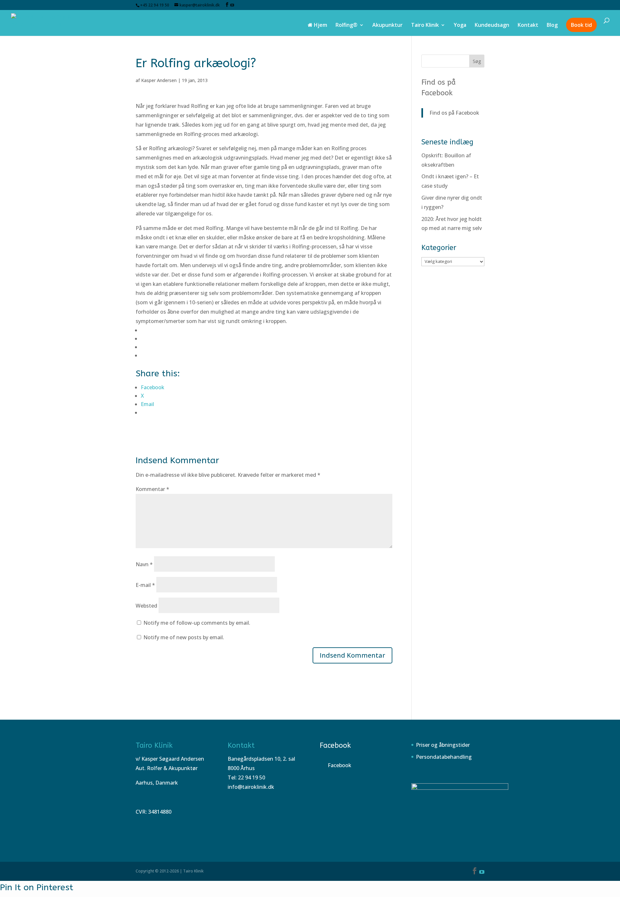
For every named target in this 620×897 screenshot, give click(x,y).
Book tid (581, 24)
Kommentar (152, 489)
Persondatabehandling (444, 756)
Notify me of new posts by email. (183, 637)
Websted (146, 605)
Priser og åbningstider (443, 744)
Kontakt (528, 25)
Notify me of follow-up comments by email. (196, 622)
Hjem (320, 25)
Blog (552, 25)
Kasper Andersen (159, 80)
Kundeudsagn (492, 25)
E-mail (145, 585)
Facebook (335, 745)
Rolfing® (346, 25)
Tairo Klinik (425, 25)
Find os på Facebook (454, 112)
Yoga (460, 25)
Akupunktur (387, 25)
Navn (144, 564)
